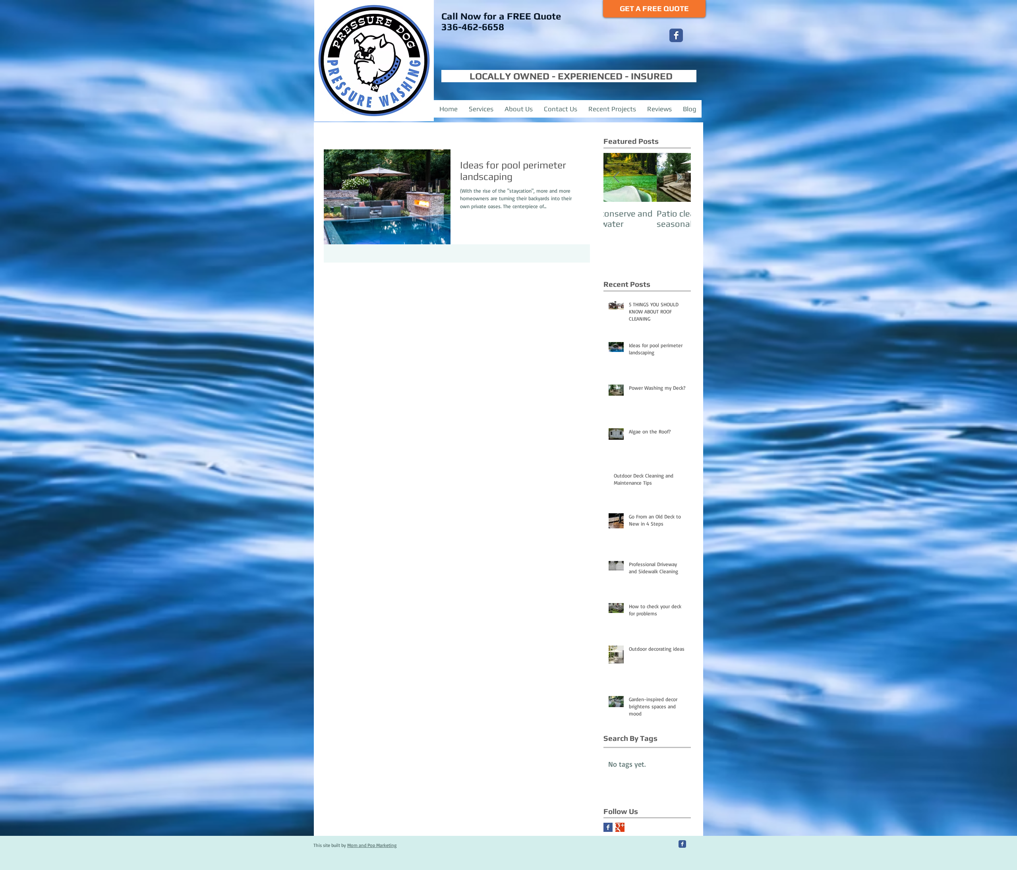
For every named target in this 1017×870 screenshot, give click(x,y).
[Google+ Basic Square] (620, 827)
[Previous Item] (616, 177)
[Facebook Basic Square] (608, 827)
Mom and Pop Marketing (371, 845)
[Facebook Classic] (676, 35)
